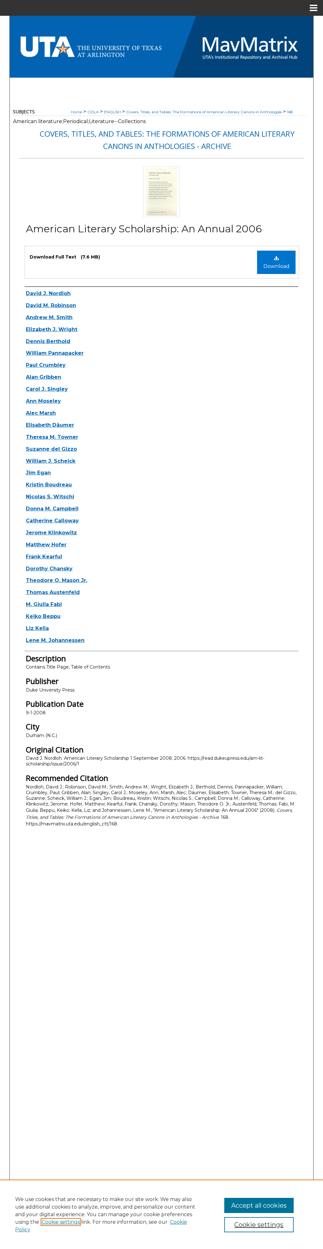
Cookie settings (61, 1222)
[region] (161, 1214)
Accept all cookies (259, 1205)
